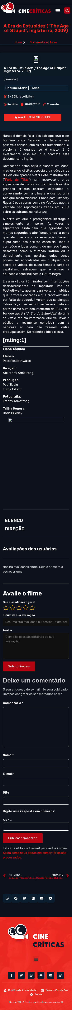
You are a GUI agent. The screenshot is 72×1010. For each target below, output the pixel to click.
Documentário (39, 42)
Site (6, 792)
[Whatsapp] (60, 975)
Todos (53, 42)
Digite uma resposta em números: (29, 811)
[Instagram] (31, 975)
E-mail (9, 774)
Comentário (13, 703)
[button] (58, 10)
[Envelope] (50, 975)
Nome (8, 755)
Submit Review (19, 666)
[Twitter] (21, 975)
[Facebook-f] (11, 975)
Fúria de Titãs (16, 180)
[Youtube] (40, 975)
